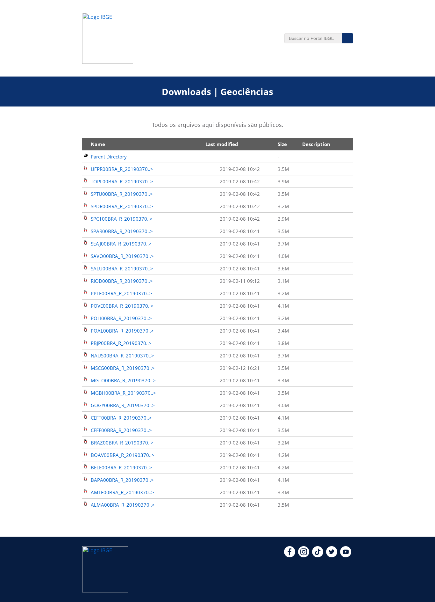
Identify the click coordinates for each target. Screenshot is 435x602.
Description (316, 144)
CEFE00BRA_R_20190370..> (121, 430)
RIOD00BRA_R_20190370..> (122, 281)
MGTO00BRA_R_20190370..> (123, 380)
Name (98, 144)
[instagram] (303, 555)
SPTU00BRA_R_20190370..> (122, 194)
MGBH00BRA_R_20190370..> (123, 393)
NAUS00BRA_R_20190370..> (122, 355)
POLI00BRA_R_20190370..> (121, 318)
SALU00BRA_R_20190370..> (122, 268)
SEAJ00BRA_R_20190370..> (121, 243)
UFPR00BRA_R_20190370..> (122, 169)
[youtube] (345, 555)
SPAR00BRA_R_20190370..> (122, 231)
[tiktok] (317, 555)
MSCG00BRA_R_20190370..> (123, 368)
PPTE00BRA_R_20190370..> (121, 293)
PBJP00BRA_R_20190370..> (121, 343)
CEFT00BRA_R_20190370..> (121, 418)
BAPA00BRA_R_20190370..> (122, 480)
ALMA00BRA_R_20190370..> (123, 505)
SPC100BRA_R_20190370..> (122, 219)
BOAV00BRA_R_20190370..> (122, 455)
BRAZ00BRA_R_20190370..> (122, 442)
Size (282, 144)
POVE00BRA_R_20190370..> (122, 306)
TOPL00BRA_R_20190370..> (122, 181)
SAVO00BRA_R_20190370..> (122, 256)
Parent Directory (109, 156)
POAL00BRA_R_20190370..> (122, 330)
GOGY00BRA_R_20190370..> (123, 405)
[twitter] (331, 555)
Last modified (221, 144)
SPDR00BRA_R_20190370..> (122, 206)
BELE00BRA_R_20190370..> (121, 467)
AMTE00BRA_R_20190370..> (122, 492)
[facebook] (289, 555)
